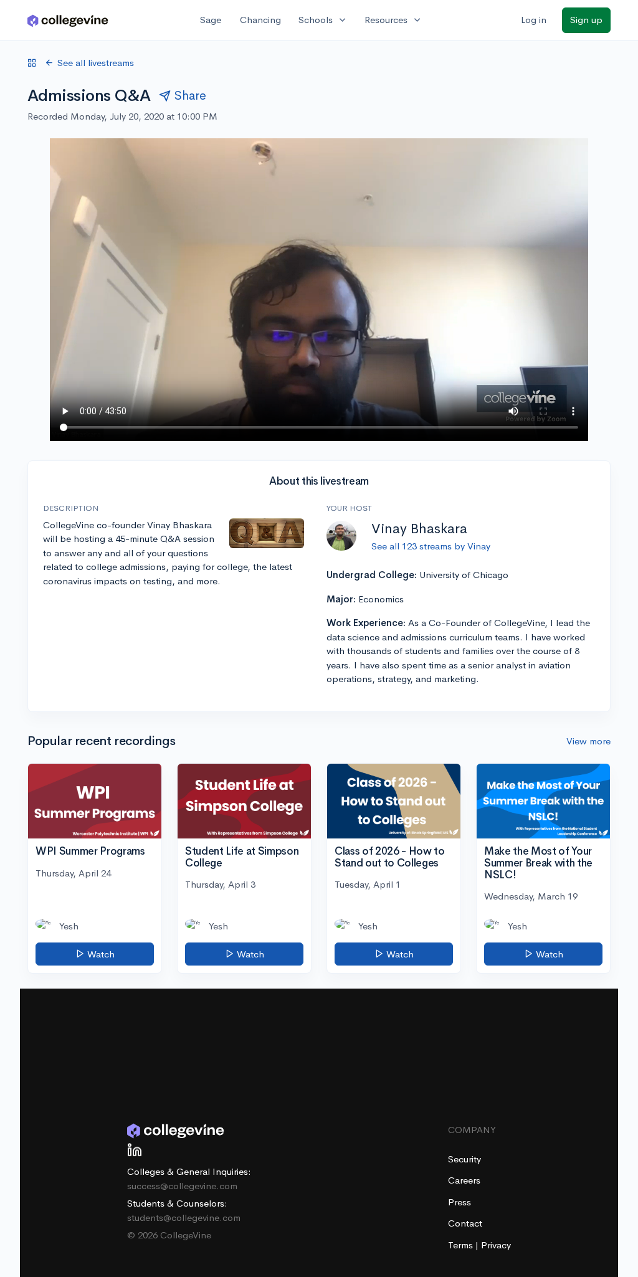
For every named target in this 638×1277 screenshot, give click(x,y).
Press (459, 1202)
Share (190, 95)
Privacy (496, 1245)
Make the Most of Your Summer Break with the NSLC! (538, 863)
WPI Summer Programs (90, 851)
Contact (465, 1223)
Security (464, 1159)
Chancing (260, 20)
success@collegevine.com (182, 1186)
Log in (533, 20)
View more (588, 741)
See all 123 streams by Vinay (430, 546)
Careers (464, 1180)
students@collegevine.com (183, 1217)
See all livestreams (95, 63)
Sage (210, 20)
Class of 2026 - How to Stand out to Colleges (390, 857)
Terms (461, 1245)
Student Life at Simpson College (241, 857)
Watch (100, 954)
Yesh (69, 926)
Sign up (586, 20)
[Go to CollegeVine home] (67, 20)
